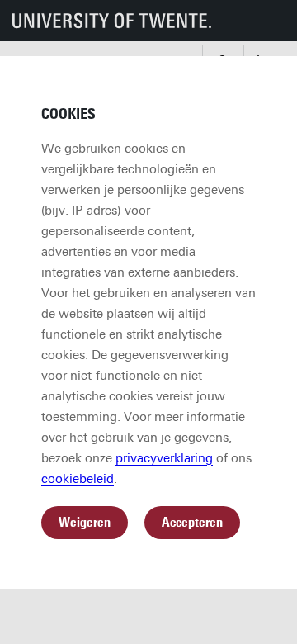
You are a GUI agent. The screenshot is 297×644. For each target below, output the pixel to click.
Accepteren (192, 522)
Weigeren (85, 522)
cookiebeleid (77, 478)
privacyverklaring (164, 458)
